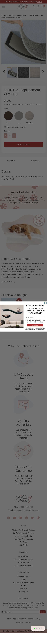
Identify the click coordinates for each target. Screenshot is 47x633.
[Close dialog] (45, 303)
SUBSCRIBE (35, 325)
